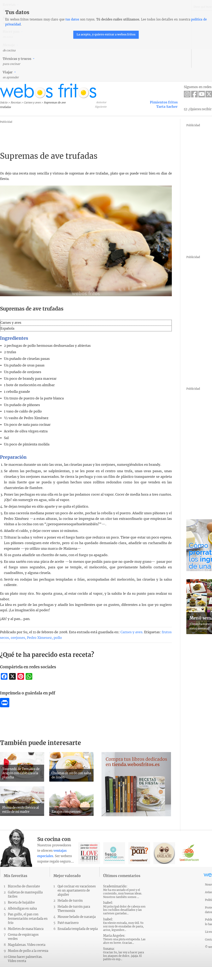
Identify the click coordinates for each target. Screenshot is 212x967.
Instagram (187, 94)
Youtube (201, 94)
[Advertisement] (75, 133)
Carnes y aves (32, 102)
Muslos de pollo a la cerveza (28, 951)
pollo (58, 638)
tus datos (72, 19)
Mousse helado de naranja (77, 917)
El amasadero (139, 853)
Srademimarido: (122, 891)
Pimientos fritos (164, 102)
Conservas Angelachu (164, 853)
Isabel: (124, 908)
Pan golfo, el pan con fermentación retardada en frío (28, 918)
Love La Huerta (189, 853)
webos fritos (48, 91)
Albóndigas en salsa (22, 908)
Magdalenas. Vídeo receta (26, 945)
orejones (18, 638)
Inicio (3, 102)
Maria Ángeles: (124, 939)
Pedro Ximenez (39, 638)
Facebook (194, 94)
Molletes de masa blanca (25, 929)
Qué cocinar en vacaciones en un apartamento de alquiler (77, 890)
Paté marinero (68, 923)
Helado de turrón (70, 901)
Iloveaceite (89, 853)
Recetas (15, 102)
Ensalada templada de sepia (78, 929)
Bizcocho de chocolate (24, 886)
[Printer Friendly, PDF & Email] (4, 706)
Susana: (123, 954)
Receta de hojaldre (21, 902)
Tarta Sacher (167, 106)
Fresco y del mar (114, 853)
